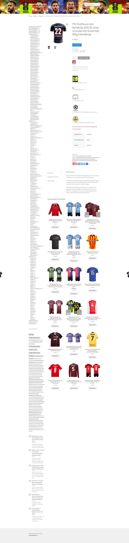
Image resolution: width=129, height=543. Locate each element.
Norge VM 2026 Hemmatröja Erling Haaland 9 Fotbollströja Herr (38, 467)
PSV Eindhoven (41, 16)
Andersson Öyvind (35, 465)
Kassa (39, 11)
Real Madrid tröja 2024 (32, 429)
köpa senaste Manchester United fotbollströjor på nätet (35, 414)
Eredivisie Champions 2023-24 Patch (84, 122)
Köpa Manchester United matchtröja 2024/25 (36, 383)
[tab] (55, 173)
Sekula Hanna (35, 480)
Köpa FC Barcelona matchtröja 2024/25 (35, 371)
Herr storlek (75, 49)
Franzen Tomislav (35, 508)
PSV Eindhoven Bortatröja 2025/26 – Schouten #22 (86, 157)
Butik (34, 11)
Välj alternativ (55, 227)
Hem (30, 11)
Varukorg (53, 11)
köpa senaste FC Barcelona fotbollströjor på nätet (36, 403)
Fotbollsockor (79, 89)
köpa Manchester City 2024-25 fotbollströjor (35, 378)
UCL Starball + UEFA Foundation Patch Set (85, 112)
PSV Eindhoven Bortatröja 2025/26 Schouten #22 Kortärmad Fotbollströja (85, 159)
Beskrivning (50, 173)
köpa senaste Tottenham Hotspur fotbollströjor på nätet (36, 422)
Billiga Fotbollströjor (38, 4)
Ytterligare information (52, 177)
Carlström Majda (35, 494)
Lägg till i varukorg (83, 58)
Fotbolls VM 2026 (76, 11)
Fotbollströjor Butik (33, 340)
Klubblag (35, 16)
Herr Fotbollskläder (81, 156)
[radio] (74, 51)
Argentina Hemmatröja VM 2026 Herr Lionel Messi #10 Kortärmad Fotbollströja (37, 498)
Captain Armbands (80, 82)
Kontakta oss (66, 11)
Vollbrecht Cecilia (35, 450)
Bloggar (59, 11)
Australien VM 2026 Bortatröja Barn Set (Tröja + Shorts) (38, 511)
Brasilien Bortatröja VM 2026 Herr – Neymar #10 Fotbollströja (37, 482)
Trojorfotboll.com (33, 535)
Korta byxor (78, 100)
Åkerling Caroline (35, 436)
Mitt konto (45, 11)
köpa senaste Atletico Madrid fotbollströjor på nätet (36, 397)
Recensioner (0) (51, 181)
